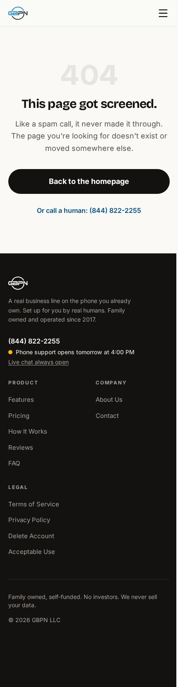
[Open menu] (163, 13)
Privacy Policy (29, 520)
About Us (109, 399)
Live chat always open (38, 361)
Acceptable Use (31, 552)
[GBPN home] (18, 13)
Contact (107, 416)
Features (21, 399)
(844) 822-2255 (34, 341)
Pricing (18, 416)
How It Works (27, 431)
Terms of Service (33, 504)
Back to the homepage (89, 181)
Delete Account (31, 536)
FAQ (14, 463)
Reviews (20, 447)
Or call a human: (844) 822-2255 (89, 210)
